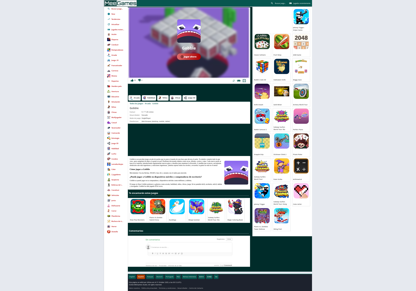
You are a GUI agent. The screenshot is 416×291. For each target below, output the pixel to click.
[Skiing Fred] (281, 215)
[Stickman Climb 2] (281, 141)
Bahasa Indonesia (189, 277)
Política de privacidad (149, 288)
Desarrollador (182, 288)
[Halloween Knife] (281, 66)
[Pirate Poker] (301, 141)
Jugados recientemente (299, 3)
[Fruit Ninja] (281, 41)
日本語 (209, 277)
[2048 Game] (301, 41)
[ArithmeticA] (301, 166)
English (132, 277)
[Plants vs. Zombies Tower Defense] (262, 215)
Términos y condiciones (167, 288)
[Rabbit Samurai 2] (262, 116)
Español (141, 277)
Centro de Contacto (196, 288)
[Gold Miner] (281, 91)
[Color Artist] (301, 190)
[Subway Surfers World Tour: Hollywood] (262, 166)
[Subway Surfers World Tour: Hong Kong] (281, 190)
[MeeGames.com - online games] (120, 3)
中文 (178, 277)
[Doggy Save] (301, 66)
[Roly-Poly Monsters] (138, 206)
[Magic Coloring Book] (235, 206)
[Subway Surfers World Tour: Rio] (216, 206)
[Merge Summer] (196, 206)
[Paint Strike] (281, 166)
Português (169, 277)
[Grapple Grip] (262, 141)
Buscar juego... (278, 3)
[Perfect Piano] (301, 116)
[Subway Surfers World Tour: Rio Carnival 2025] (281, 116)
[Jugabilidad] (238, 80)
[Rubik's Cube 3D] (262, 66)
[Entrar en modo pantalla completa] (244, 81)
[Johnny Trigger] (262, 190)
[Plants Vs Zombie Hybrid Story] (157, 206)
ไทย (216, 277)
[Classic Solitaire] (262, 41)
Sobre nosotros (134, 288)
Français (150, 277)
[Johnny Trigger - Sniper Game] (301, 16)
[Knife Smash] (262, 91)
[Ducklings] (177, 206)
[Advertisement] (189, 140)
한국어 (201, 277)
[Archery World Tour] (301, 91)
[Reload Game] (234, 81)
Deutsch (159, 277)
